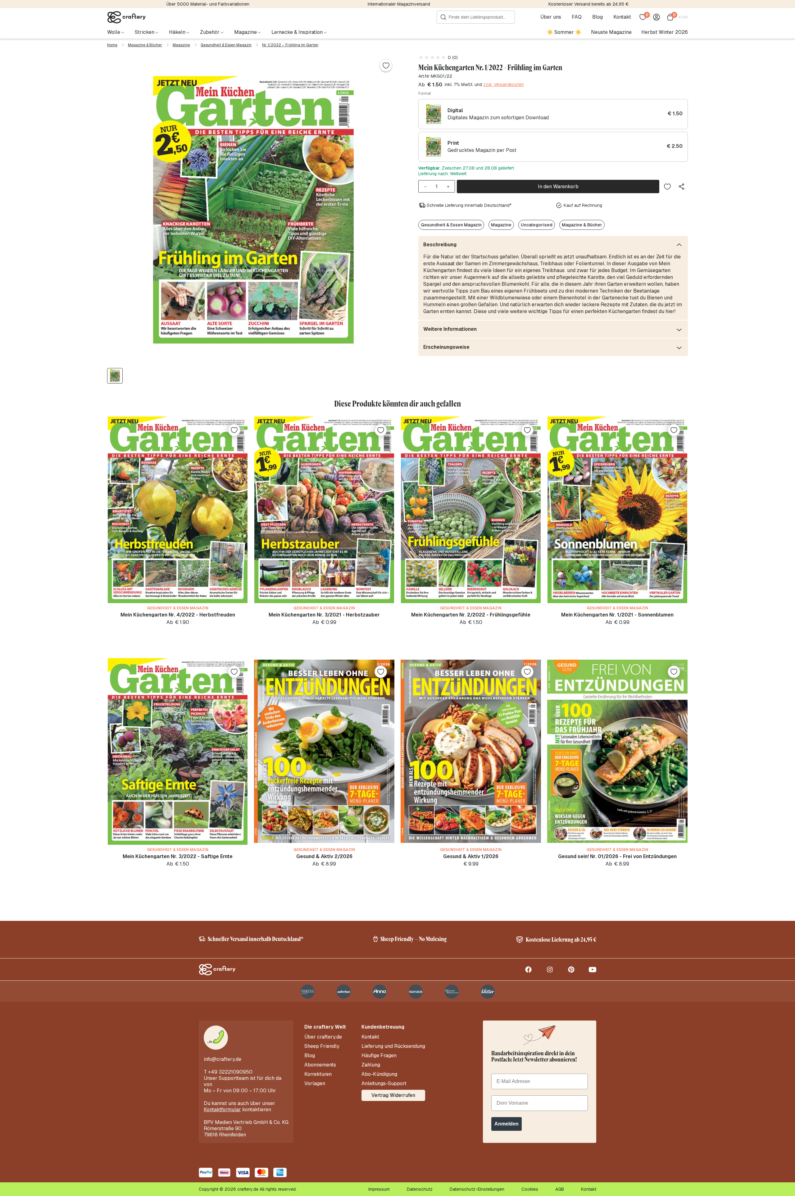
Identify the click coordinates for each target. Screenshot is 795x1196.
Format (424, 93)
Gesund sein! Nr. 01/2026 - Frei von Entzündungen (617, 856)
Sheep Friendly (321, 1046)
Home (112, 45)
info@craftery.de (222, 1059)
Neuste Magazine (611, 32)
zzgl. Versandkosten (503, 85)
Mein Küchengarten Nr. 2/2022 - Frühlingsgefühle (470, 615)
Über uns (550, 17)
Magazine (181, 45)
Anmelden (506, 1123)
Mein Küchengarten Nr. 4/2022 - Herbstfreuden (177, 615)
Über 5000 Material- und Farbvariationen (207, 4)
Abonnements (320, 1065)
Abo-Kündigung (379, 1074)
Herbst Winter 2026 (664, 32)
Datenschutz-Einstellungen (477, 1189)
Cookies (529, 1189)
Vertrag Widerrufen (393, 1095)
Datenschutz (420, 1189)
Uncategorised (536, 225)
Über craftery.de (323, 1037)
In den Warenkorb (558, 186)
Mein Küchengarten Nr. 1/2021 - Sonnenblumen (617, 615)
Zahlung (370, 1065)
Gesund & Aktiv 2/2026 (324, 856)
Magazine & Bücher (145, 45)
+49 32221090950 (230, 1072)
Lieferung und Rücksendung (393, 1046)
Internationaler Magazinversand (399, 4)
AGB (559, 1189)
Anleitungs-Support (384, 1083)
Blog (597, 17)
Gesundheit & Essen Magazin (226, 45)
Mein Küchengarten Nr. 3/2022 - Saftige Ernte (178, 856)
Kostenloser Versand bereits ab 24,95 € (588, 4)
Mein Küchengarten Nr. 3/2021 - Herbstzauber (324, 615)
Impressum (379, 1189)
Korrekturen (318, 1074)
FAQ (577, 17)
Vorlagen (314, 1083)
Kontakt (622, 17)
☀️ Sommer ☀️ (564, 32)
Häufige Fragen (379, 1056)
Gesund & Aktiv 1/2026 (470, 856)
